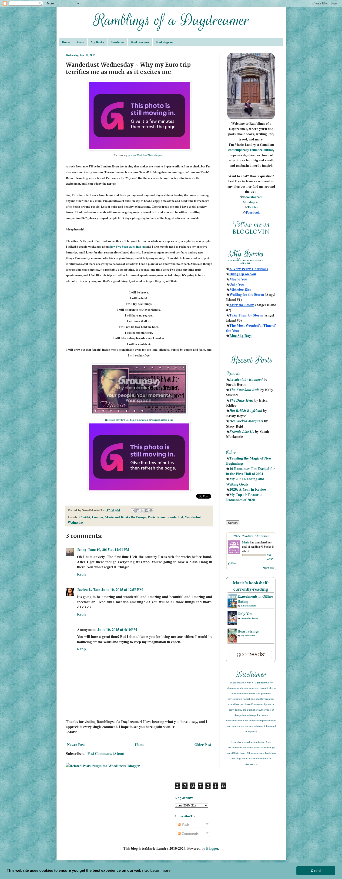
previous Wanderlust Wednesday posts (145, 155)
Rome (161, 517)
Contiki (84, 517)
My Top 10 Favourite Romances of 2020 (244, 497)
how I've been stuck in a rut (128, 246)
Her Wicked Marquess (246, 420)
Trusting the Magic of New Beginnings (249, 460)
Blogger (212, 848)
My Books (97, 42)
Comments (189, 833)
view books (268, 567)
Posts (185, 824)
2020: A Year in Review (248, 489)
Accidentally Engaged (246, 379)
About (80, 42)
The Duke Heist (241, 400)
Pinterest (154, 419)
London (97, 517)
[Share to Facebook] (146, 510)
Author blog (166, 419)
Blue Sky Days (240, 335)
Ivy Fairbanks (248, 635)
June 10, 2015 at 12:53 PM (122, 589)
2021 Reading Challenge (251, 535)
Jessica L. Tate (88, 589)
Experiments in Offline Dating (255, 598)
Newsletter (117, 42)
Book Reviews (140, 42)
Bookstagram (165, 42)
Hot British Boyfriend (245, 410)
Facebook (110, 419)
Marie (245, 542)
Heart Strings (248, 631)
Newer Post (76, 744)
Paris (151, 517)
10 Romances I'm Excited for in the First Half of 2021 (251, 471)
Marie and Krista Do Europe (125, 517)
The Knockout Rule (244, 389)
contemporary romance (246, 149)
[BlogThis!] (137, 510)
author (268, 149)
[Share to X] (142, 510)
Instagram (143, 419)
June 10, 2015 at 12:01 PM (108, 549)
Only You (245, 613)
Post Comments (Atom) (105, 753)
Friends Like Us (241, 431)
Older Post (202, 744)
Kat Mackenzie (248, 605)
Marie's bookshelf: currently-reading (251, 585)
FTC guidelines (260, 682)
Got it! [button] (316, 870)
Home (66, 42)
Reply (81, 574)
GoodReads (131, 419)
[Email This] (133, 510)
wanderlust (175, 517)
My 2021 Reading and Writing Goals (245, 481)
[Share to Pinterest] (151, 510)
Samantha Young (249, 617)
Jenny (82, 549)
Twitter (120, 419)
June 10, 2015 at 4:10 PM (117, 629)
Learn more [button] (160, 870)
